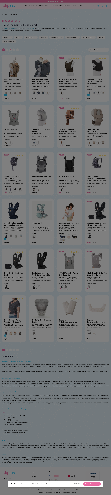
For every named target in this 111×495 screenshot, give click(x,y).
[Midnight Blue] (6, 236)
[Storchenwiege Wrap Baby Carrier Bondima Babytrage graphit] (42, 67)
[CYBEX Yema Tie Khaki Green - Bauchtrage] (69, 67)
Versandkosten (44, 489)
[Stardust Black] (62, 190)
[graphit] (34, 93)
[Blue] (34, 143)
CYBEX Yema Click (66, 176)
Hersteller (6, 37)
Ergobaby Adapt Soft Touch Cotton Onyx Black (41, 274)
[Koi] (11, 143)
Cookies (74, 492)
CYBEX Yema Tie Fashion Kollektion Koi (69, 274)
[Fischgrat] (6, 93)
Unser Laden (34, 478)
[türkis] (43, 93)
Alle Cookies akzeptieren (92, 483)
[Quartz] (103, 143)
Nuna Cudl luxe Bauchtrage (93, 130)
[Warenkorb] (106, 5)
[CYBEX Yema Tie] (14, 117)
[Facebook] (4, 479)
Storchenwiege (29, 37)
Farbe (17, 37)
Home (32, 472)
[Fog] (38, 190)
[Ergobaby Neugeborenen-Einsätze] (42, 308)
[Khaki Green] (62, 93)
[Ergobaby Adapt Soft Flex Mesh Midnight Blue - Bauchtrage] (14, 211)
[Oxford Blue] (94, 93)
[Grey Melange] (20, 190)
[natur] (48, 93)
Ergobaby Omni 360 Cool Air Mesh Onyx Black (96, 224)
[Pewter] (98, 143)
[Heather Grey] (89, 93)
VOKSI (42, 37)
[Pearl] (94, 143)
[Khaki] (6, 143)
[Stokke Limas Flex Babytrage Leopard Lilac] (97, 164)
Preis (100, 37)
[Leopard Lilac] (11, 190)
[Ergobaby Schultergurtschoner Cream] (69, 308)
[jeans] (38, 93)
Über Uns (33, 476)
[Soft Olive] (103, 93)
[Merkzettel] (98, 5)
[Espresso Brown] (6, 190)
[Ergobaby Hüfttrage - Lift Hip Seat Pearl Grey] (69, 211)
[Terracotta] (62, 143)
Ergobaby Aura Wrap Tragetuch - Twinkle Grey (13, 321)
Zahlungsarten (53, 472)
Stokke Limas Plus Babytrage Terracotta (67, 130)
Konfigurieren (77, 483)
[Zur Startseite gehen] (9, 6)
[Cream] (11, 333)
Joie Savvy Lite (37, 223)
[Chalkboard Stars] (89, 333)
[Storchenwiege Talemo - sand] (14, 67)
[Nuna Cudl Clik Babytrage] (42, 164)
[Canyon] (89, 143)
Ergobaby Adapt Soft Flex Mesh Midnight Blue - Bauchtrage (14, 224)
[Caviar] (34, 190)
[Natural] (94, 333)
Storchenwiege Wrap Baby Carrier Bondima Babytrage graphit (40, 80)
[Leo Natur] (11, 93)
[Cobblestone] (34, 236)
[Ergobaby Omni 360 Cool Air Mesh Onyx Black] (97, 211)
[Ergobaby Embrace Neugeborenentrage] (97, 67)
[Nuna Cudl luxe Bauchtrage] (97, 117)
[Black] (15, 190)
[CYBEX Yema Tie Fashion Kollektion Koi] (69, 261)
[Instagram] (10, 479)
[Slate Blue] (21, 236)
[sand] (20, 93)
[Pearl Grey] (16, 236)
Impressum (41, 492)
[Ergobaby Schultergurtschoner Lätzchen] (97, 308)
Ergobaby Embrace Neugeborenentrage (94, 80)
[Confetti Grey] (89, 286)
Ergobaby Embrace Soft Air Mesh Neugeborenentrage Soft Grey (41, 130)
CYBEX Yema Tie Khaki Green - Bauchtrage (68, 80)
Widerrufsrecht (66, 492)
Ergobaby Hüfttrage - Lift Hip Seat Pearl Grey (69, 224)
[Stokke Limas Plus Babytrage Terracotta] (69, 117)
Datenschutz (49, 492)
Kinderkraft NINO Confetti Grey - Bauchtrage (97, 274)
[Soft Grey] (38, 143)
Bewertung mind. (8, 41)
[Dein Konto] (102, 5)
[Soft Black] (20, 333)
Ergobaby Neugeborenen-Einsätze (41, 321)
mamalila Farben (55, 37)
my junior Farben (87, 37)
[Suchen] (94, 5)
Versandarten (71, 472)
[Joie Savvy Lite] (42, 211)
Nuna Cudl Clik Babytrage (42, 176)
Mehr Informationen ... (54, 483)
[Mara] (15, 93)
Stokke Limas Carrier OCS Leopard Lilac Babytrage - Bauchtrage (13, 177)
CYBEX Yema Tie (10, 129)
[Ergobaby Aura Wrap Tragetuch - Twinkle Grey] (14, 308)
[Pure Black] (98, 93)
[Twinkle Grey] (6, 333)
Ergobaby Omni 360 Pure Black (13, 274)
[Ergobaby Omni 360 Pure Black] (14, 261)
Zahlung (55, 492)
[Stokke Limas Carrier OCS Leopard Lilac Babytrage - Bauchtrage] (14, 164)
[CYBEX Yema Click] (69, 164)
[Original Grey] (34, 333)
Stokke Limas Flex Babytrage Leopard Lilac (96, 177)
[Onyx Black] (11, 236)
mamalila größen (71, 37)
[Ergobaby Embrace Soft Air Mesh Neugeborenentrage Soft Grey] (42, 117)
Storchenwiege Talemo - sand (13, 80)
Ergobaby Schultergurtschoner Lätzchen (95, 321)
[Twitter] (7, 479)
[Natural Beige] (68, 236)
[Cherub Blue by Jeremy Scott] (62, 286)
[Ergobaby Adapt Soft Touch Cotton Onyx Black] (42, 261)
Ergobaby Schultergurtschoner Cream (67, 321)
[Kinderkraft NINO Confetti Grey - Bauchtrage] (97, 261)
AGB (60, 492)
